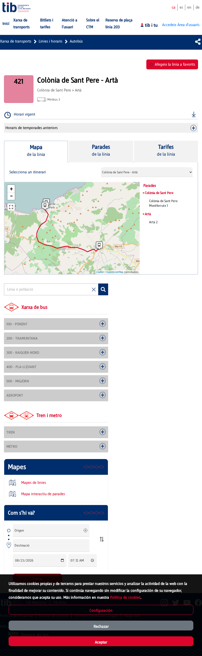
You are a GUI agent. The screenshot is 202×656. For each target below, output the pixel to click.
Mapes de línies (33, 482)
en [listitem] (189, 7)
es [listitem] (181, 7)
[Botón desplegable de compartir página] (198, 41)
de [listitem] (198, 7)
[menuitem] (5, 23)
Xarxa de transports (15, 41)
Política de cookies (125, 597)
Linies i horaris (50, 41)
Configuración (101, 610)
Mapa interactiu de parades (42, 494)
